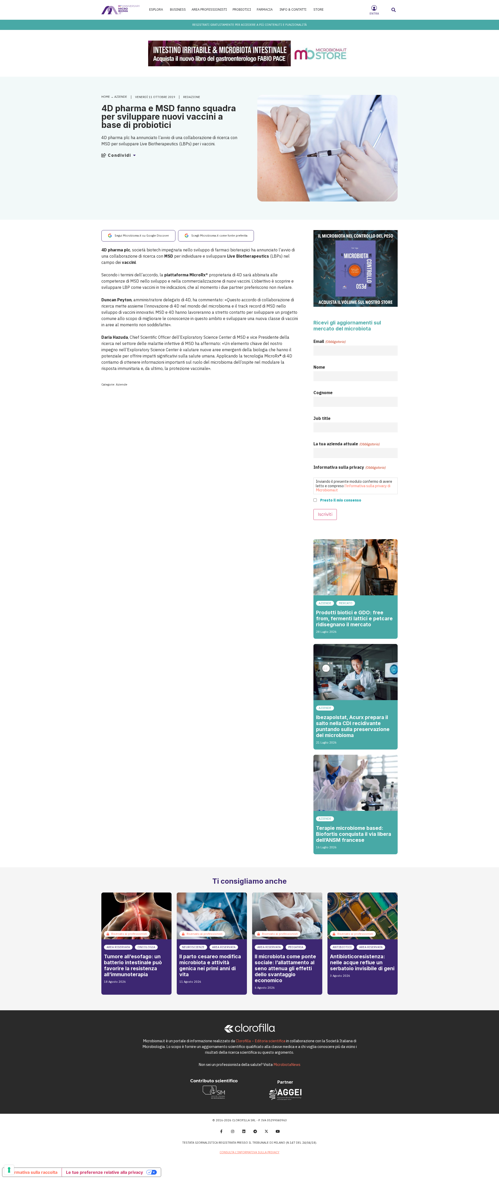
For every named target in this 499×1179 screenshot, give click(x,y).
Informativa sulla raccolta (31, 1172)
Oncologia (146, 947)
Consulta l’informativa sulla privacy (249, 1152)
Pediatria (295, 947)
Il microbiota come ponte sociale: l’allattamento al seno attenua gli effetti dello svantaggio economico (285, 968)
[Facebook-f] (221, 1131)
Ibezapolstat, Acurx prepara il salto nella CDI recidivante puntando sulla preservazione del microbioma (353, 726)
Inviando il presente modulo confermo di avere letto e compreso (354, 485)
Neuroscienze (193, 947)
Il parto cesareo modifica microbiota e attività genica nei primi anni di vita (210, 965)
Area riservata (118, 947)
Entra (374, 13)
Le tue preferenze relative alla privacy (104, 1172)
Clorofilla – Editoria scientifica (260, 1040)
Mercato (345, 603)
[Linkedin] (243, 1131)
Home (105, 97)
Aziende (120, 97)
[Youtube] (277, 1131)
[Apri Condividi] (134, 155)
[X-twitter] (266, 1131)
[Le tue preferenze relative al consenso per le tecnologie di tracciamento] (9, 1170)
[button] (394, 10)
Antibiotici (342, 947)
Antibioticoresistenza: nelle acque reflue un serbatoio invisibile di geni (362, 962)
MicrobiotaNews (286, 1064)
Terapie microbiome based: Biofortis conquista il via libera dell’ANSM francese (353, 834)
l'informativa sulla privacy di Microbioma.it (353, 488)
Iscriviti (325, 514)
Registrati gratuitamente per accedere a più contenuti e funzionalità (249, 25)
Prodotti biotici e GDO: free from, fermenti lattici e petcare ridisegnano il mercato (354, 618)
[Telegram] (255, 1131)
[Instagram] (232, 1131)
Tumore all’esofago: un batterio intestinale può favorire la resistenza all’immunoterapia (133, 965)
